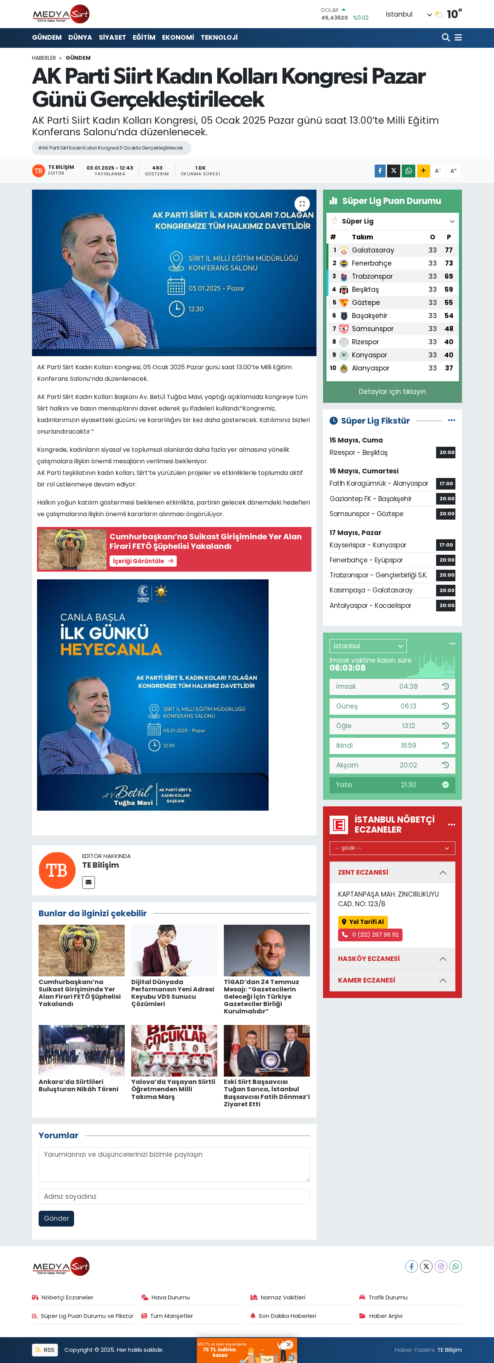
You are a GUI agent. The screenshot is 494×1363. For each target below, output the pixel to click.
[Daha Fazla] (423, 171)
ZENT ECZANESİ (363, 872)
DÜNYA (80, 37)
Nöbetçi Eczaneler (67, 1297)
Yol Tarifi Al (366, 922)
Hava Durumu (171, 1297)
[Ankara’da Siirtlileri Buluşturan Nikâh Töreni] (82, 1050)
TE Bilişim (100, 865)
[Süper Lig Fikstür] (451, 420)
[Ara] (447, 38)
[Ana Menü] (457, 38)
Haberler (44, 58)
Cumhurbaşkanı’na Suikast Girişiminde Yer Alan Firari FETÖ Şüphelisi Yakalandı (80, 993)
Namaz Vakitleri (283, 1297)
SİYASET (112, 37)
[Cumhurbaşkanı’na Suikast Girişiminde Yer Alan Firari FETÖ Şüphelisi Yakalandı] (82, 950)
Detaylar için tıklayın (392, 391)
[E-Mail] (88, 882)
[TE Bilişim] (57, 869)
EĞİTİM (144, 37)
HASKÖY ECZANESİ (369, 958)
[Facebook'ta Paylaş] (380, 171)
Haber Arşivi (386, 1316)
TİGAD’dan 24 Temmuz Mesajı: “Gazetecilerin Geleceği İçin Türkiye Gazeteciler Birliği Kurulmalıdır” (261, 997)
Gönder (56, 1218)
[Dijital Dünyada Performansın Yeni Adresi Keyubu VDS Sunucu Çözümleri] (174, 950)
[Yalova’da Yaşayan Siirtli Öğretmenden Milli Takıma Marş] (174, 1050)
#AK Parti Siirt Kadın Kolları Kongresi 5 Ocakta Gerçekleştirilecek (110, 147)
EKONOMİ (178, 37)
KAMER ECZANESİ (366, 980)
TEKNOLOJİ (219, 37)
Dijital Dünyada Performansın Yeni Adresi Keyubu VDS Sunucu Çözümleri (172, 993)
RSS (48, 1350)
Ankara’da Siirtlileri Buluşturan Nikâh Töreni (78, 1085)
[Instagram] (441, 1266)
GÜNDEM (47, 37)
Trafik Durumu (388, 1297)
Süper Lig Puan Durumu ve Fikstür (87, 1316)
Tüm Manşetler (171, 1316)
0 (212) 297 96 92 (375, 935)
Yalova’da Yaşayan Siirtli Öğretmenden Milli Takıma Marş (173, 1089)
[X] (426, 1266)
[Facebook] (411, 1266)
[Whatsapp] (455, 1266)
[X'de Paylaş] (393, 171)
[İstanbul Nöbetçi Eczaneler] (451, 824)
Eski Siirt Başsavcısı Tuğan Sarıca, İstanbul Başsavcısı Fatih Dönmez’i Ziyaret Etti (267, 1093)
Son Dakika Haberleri (287, 1316)
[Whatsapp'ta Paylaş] (408, 171)
